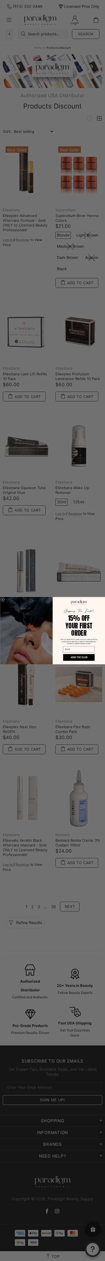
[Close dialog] (2, 599)
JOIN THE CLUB (78, 657)
